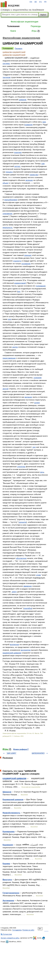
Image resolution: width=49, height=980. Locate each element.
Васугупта (7, 879)
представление (9, 358)
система (6, 63)
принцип (27, 255)
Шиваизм (7, 792)
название (29, 125)
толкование (41, 286)
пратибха (28, 608)
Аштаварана (8, 900)
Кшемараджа (9, 831)
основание (26, 264)
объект (5, 183)
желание (28, 397)
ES (40, 2)
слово (38, 575)
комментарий (20, 283)
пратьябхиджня (10, 200)
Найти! (43, 15)
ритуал (17, 166)
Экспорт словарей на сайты (10, 938)
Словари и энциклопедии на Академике (22, 9)
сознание (38, 377)
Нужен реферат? (21, 749)
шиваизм (22, 99)
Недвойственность (11, 813)
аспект (37, 403)
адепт (14, 592)
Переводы (36, 26)
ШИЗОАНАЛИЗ (38, 753)
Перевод (18, 48)
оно (34, 447)
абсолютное (21, 558)
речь (42, 472)
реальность (7, 227)
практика (18, 152)
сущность (17, 261)
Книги (13, 31)
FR (45, 2)
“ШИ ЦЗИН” (11, 753)
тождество (33, 175)
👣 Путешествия (6, 934)
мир (44, 122)
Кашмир (6, 863)
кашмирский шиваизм (12, 653)
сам (43, 163)
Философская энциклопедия (24, 22)
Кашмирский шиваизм (13, 799)
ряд (9, 319)
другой (5, 389)
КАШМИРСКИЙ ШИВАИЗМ (14, 778)
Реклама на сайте (28, 930)
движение (27, 586)
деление (29, 180)
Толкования (13, 26)
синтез (15, 347)
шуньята (22, 522)
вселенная (14, 644)
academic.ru (10, 4)
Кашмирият (8, 845)
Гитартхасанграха (11, 893)
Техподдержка (17, 930)
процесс (9, 172)
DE (35, 2)
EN (31, 2)
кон (19, 291)
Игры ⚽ (36, 31)
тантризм (6, 77)
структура (21, 466)
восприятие (26, 650)
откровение (7, 213)
